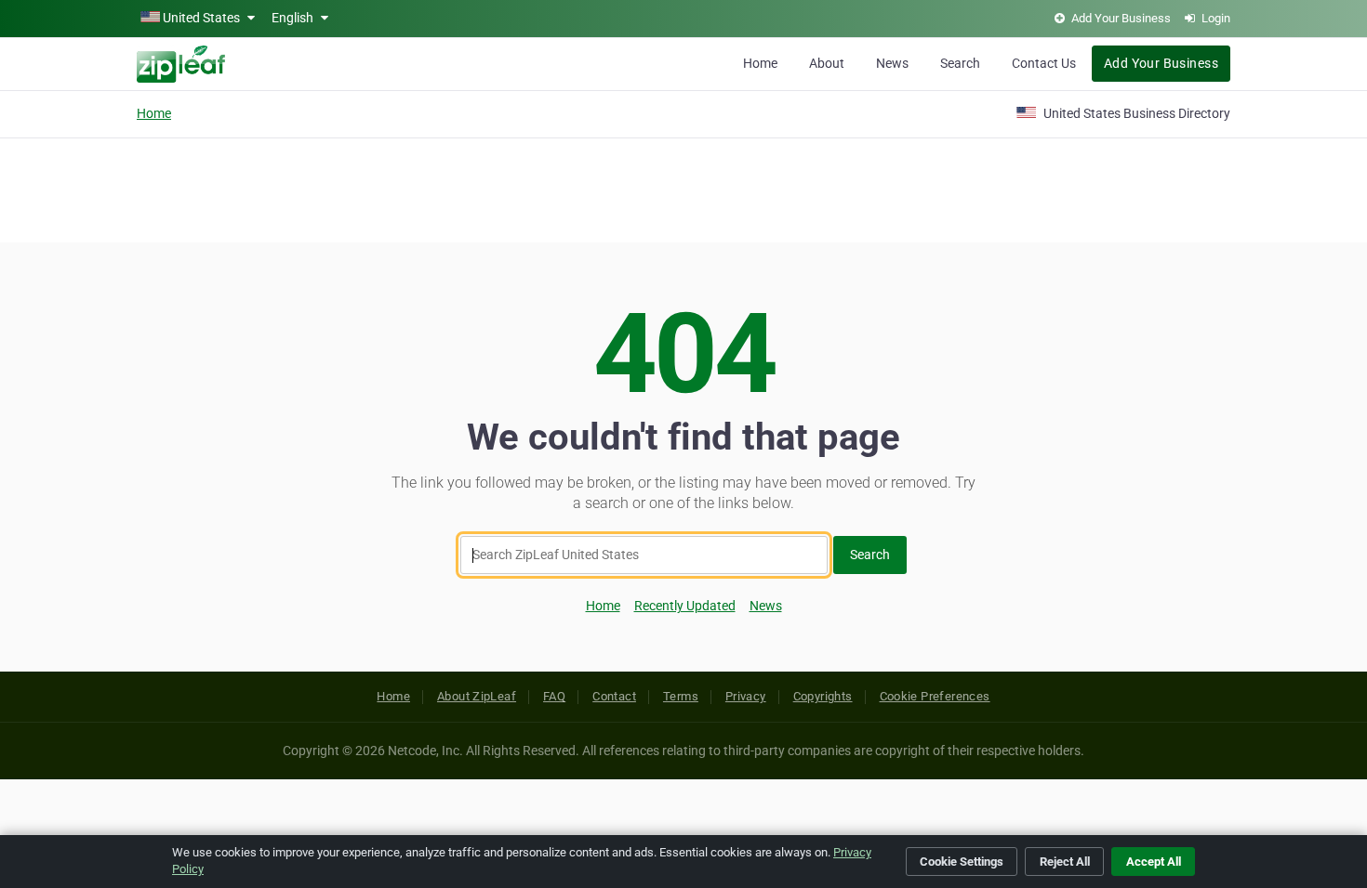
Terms (680, 696)
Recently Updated (685, 605)
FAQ (554, 696)
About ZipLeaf (476, 696)
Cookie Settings (961, 861)
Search (960, 63)
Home (760, 63)
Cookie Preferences (935, 696)
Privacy (745, 696)
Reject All (1065, 861)
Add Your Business (1161, 63)
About (826, 63)
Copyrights (823, 696)
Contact (614, 696)
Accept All (1153, 861)
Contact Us (1044, 63)
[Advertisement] (683, 187)
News (892, 63)
